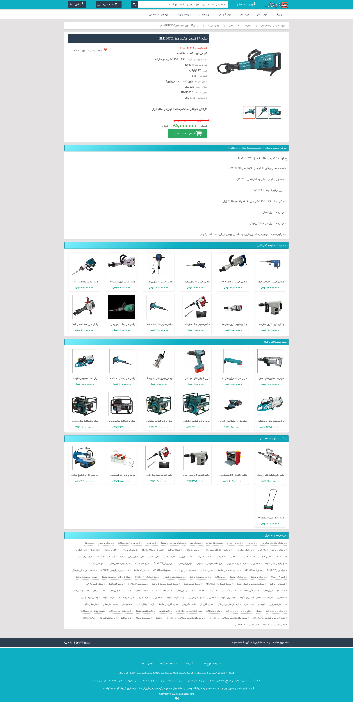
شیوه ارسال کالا (168, 663)
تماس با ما (75, 4)
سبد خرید (105, 4)
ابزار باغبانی (205, 14)
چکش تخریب (213, 25)
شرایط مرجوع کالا (212, 663)
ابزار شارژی (225, 14)
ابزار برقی (280, 14)
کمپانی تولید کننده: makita (192, 53)
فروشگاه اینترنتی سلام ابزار (273, 25)
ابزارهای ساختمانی (158, 14)
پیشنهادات (189, 663)
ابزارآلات (247, 25)
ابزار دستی (261, 14)
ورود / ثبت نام (245, 4)
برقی (231, 25)
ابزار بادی (244, 14)
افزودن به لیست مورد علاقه (88, 50)
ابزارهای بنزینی (184, 14)
